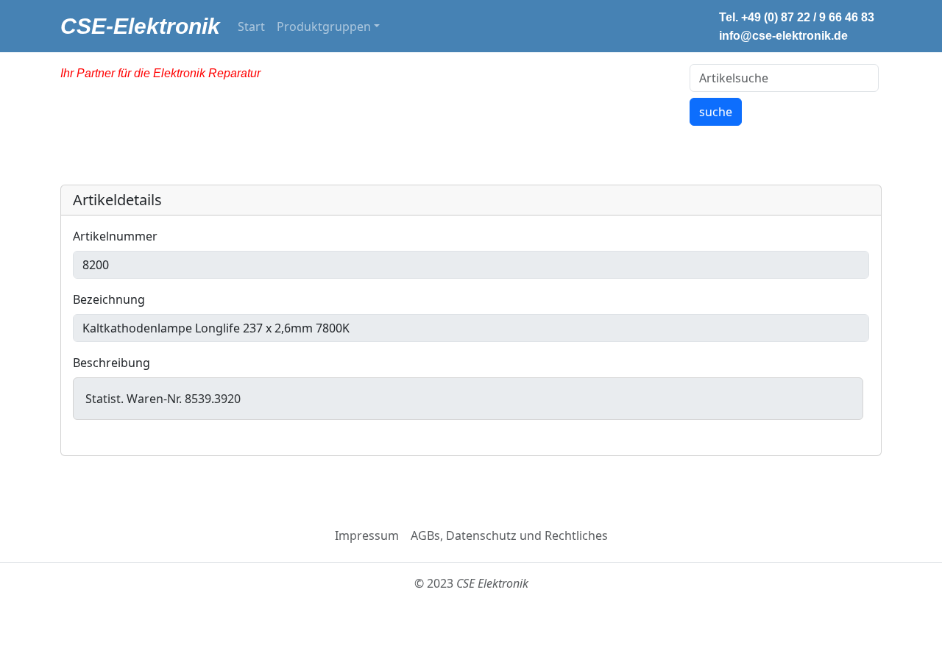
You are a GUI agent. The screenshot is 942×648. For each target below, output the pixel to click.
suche (715, 112)
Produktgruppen (324, 26)
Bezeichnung (109, 299)
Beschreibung (111, 363)
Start (251, 26)
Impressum (367, 535)
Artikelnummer (115, 236)
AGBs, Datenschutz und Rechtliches (509, 535)
